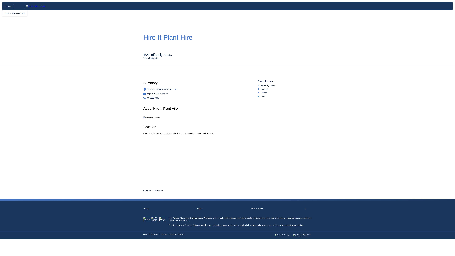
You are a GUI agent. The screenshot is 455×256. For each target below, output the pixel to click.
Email (265, 96)
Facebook (267, 89)
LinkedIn (266, 92)
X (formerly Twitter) (270, 86)
